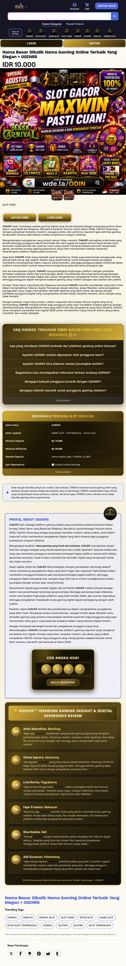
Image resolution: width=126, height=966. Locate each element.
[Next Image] (123, 132)
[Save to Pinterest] (39, 953)
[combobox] (59, 16)
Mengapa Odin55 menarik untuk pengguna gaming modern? (63, 390)
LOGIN (31, 43)
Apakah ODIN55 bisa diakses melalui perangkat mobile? (63, 363)
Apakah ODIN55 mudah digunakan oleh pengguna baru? (63, 355)
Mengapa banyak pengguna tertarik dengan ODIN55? (63, 381)
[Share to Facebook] (20, 953)
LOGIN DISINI (55, 217)
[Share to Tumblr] (57, 953)
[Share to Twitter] (11, 953)
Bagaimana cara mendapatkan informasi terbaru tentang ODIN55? (63, 372)
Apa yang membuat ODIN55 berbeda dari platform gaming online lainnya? (63, 346)
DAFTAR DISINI (19, 217)
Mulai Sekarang (63, 682)
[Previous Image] (2, 132)
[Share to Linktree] (30, 953)
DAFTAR (94, 43)
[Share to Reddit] (48, 953)
